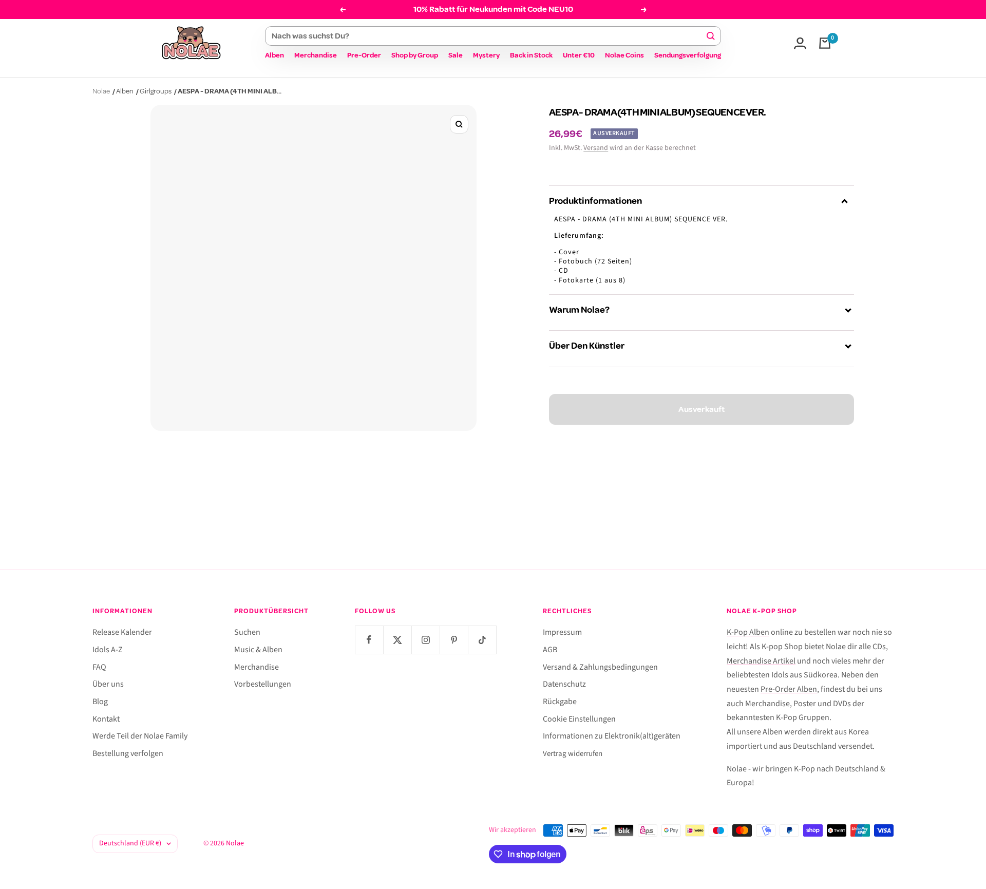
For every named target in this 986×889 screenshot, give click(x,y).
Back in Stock (531, 55)
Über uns (108, 684)
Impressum (562, 632)
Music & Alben (258, 649)
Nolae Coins (624, 55)
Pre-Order (364, 55)
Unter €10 (579, 55)
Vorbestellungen (262, 684)
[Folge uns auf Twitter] (397, 640)
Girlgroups (156, 91)
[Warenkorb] (825, 43)
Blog (100, 701)
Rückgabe (560, 701)
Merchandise (315, 55)
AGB (550, 649)
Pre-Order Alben (789, 689)
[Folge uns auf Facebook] (369, 640)
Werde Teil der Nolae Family (139, 736)
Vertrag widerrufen (572, 753)
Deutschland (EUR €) (130, 843)
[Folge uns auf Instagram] (425, 640)
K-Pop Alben (748, 632)
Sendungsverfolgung (687, 55)
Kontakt (106, 719)
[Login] (800, 43)
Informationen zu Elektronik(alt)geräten (611, 736)
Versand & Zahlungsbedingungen (600, 667)
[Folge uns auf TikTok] (482, 640)
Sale (455, 55)
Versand (595, 148)
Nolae (101, 91)
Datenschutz (564, 684)
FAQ (99, 667)
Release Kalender (122, 632)
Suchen (247, 632)
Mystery (486, 55)
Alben (274, 55)
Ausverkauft (701, 409)
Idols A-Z (107, 649)
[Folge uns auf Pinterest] (454, 640)
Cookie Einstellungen (579, 719)
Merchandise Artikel (761, 661)
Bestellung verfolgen (127, 753)
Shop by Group (414, 55)
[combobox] (488, 36)
